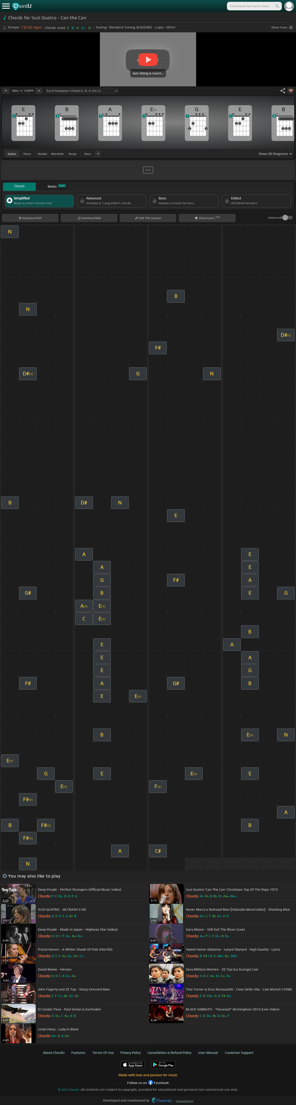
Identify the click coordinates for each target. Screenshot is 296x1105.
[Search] (277, 6)
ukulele (42, 154)
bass (88, 154)
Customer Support (239, 1053)
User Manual (208, 1053)
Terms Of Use (103, 1053)
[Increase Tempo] (39, 91)
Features (78, 1053)
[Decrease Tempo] (6, 91)
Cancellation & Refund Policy (169, 1053)
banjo (72, 154)
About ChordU (54, 1053)
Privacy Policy (130, 1053)
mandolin (57, 154)
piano (27, 154)
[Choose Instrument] (98, 153)
